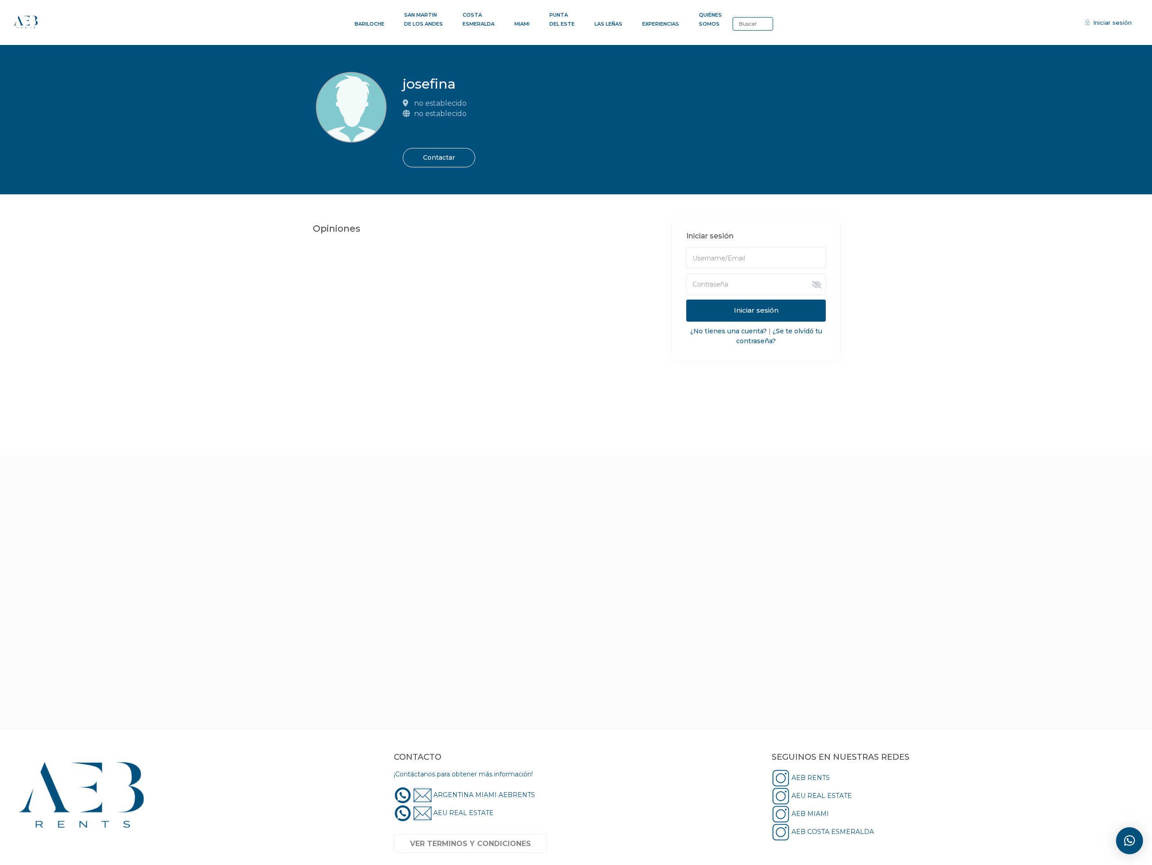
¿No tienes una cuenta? (728, 331)
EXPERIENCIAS (660, 24)
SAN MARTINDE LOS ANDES (423, 19)
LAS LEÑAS (608, 24)
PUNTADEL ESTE (562, 19)
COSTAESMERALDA (479, 19)
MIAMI (522, 24)
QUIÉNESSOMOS (710, 19)
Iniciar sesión (756, 310)
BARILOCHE (369, 24)
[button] (1129, 840)
